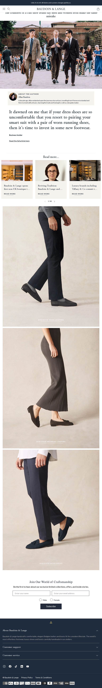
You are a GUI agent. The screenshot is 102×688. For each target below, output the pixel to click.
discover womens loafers (51, 442)
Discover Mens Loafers (51, 320)
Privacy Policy (27, 677)
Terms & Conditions (43, 677)
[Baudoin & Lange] (51, 9)
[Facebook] (10, 666)
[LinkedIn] (21, 666)
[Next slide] (54, 201)
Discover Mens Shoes (51, 563)
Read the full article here (19, 141)
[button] (4, 9)
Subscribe (51, 606)
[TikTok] (16, 666)
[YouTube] (27, 666)
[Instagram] (4, 666)
